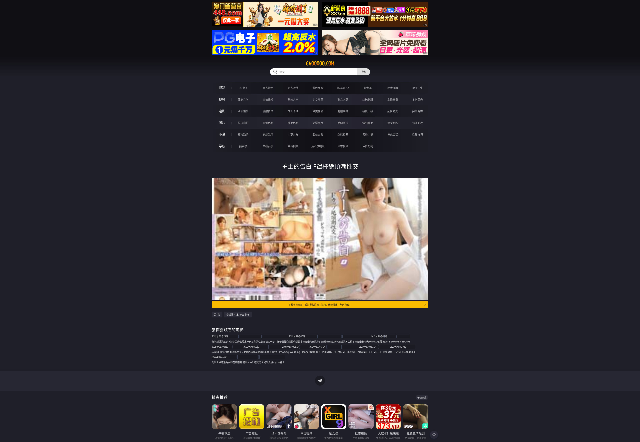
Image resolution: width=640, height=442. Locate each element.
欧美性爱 (317, 111)
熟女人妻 (343, 99)
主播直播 (392, 99)
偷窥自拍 (243, 123)
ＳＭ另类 (417, 99)
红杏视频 (343, 146)
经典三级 (367, 111)
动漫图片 (317, 123)
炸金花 (368, 88)
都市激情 (243, 134)
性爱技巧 (417, 134)
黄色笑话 (392, 134)
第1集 (217, 314)
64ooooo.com (320, 63)
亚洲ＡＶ (243, 99)
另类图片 (417, 123)
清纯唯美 (367, 123)
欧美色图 (293, 123)
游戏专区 (317, 88)
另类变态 (417, 111)
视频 (222, 99)
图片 (222, 123)
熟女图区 (392, 123)
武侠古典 (317, 134)
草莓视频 (293, 146)
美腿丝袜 (343, 123)
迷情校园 (343, 134)
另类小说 (367, 134)
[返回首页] (434, 435)
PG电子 (243, 88)
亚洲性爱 (243, 111)
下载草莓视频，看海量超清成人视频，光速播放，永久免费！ (320, 304)
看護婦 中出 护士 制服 (237, 314)
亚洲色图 (268, 123)
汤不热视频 (317, 146)
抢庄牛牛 (417, 88)
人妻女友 (293, 134)
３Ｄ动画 (317, 99)
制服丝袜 (343, 111)
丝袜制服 (367, 99)
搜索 (363, 72)
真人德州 (268, 88)
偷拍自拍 (268, 111)
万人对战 (293, 88)
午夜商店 (268, 146)
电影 (222, 111)
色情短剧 (367, 146)
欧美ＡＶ (293, 99)
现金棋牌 (392, 88)
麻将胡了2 (343, 88)
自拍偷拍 (268, 99)
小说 (222, 134)
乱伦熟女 (392, 111)
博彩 (222, 88)
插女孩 (243, 146)
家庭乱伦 (268, 134)
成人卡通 (293, 111)
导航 (222, 146)
